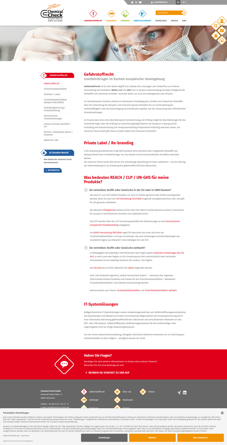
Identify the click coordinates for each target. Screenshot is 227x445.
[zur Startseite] (132, 2)
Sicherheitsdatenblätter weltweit (161, 290)
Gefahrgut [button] (111, 20)
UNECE (131, 268)
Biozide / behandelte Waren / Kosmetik (58, 133)
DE (178, 2)
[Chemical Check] (52, 12)
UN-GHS (97, 268)
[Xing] (179, 392)
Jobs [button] (184, 20)
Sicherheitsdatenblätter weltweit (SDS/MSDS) (55, 101)
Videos (151, 391)
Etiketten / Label (52, 94)
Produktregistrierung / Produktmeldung (54, 109)
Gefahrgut (94, 400)
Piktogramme (109, 210)
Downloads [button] (161, 20)
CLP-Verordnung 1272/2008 (128, 198)
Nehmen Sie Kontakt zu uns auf (109, 372)
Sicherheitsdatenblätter (55, 89)
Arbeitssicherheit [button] (142, 20)
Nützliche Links (51, 140)
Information (53, 170)
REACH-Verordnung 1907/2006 (108, 232)
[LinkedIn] (184, 392)
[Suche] (184, 13)
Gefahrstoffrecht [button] (93, 20)
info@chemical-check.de (58, 407)
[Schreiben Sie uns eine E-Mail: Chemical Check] (140, 2)
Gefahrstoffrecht (51, 83)
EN (184, 2)
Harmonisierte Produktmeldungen (53, 117)
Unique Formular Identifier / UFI (57, 125)
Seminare (125, 20)
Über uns (127, 391)
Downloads (128, 400)
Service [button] (174, 20)
